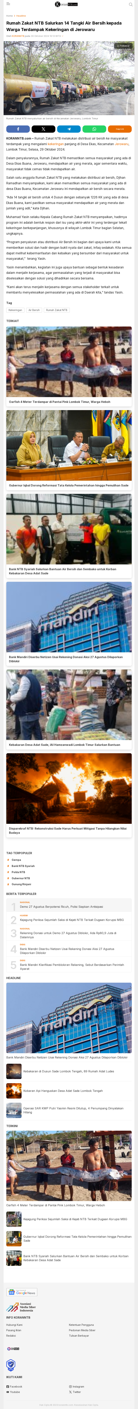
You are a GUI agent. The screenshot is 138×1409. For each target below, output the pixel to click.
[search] (130, 4)
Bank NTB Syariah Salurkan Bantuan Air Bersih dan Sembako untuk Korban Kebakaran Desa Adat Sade (62, 571)
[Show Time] (62, 36)
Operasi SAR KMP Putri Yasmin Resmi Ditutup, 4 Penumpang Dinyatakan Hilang (73, 1110)
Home (9, 15)
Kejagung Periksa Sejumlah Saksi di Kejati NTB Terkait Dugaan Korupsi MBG (72, 920)
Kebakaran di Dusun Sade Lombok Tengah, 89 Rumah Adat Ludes (68, 1071)
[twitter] (43, 129)
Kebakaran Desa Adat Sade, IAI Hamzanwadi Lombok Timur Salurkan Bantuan (64, 745)
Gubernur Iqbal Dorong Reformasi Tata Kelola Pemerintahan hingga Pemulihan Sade (68, 485)
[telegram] (69, 129)
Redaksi (11, 1335)
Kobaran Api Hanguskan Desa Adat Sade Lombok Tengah (63, 1091)
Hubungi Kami (14, 1324)
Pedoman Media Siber (82, 1330)
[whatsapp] (94, 129)
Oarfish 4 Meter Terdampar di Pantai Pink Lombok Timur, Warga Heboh (59, 402)
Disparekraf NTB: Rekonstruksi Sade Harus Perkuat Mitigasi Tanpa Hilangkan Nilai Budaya (67, 830)
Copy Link (120, 129)
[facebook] (18, 129)
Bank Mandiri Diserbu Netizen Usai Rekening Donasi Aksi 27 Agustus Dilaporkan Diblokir (66, 659)
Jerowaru (121, 144)
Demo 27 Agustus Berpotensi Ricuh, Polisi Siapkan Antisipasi (61, 906)
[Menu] (8, 4)
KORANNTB (18, 36)
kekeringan (56, 144)
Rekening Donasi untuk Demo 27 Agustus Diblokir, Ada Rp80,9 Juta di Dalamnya (68, 935)
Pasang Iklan (13, 1330)
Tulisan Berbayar (79, 1335)
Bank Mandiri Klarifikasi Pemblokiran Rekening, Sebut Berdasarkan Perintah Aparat (72, 967)
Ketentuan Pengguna (81, 1324)
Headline (21, 15)
